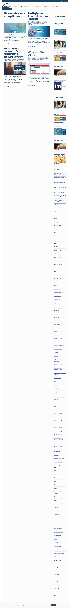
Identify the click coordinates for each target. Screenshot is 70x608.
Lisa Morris (57, 48)
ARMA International (55, 6)
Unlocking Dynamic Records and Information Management (38, 16)
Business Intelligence (58, 257)
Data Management (39, 58)
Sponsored (56, 578)
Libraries (55, 474)
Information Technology (59, 443)
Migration (56, 496)
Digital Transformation (58, 327)
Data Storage (56, 317)
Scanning (56, 567)
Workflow (56, 595)
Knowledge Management (41, 60)
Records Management (10, 20)
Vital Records (56, 588)
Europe (55, 385)
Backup (55, 239)
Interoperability (57, 451)
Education (56, 356)
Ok (53, 605)
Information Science (58, 434)
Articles (20, 6)
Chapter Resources (58, 267)
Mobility (55, 500)
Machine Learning (57, 477)
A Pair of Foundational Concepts (36, 53)
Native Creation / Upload (59, 503)
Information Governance (16, 19)
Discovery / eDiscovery (58, 338)
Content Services (57, 296)
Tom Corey (57, 75)
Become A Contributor (45, 6)
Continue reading (6, 43)
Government (56, 399)
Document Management (46, 21)
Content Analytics (57, 289)
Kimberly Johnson (32, 21)
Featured (56, 388)
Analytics (55, 218)
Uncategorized (16, 20)
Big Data (55, 243)
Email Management (58, 364)
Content (39, 57)
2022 (55, 215)
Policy (55, 521)
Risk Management (57, 560)
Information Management (41, 22)
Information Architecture (59, 420)
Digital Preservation (58, 324)
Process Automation (58, 528)
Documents (34, 59)
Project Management (58, 535)
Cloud (55, 271)
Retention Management (42, 23)
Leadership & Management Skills (14, 60)
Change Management (58, 264)
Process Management (58, 532)
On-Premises (56, 514)
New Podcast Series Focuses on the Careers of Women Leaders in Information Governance (14, 52)
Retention (37, 23)
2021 (55, 211)
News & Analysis (27, 6)
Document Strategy (30, 59)
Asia (54, 229)
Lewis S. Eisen (58, 163)
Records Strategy (34, 23)
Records (31, 61)
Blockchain (56, 246)
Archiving (56, 222)
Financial (55, 392)
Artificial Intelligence (58, 225)
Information (11, 19)
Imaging (55, 406)
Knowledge (36, 60)
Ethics (55, 381)
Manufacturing (57, 481)
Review (55, 556)
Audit (55, 232)
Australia (55, 236)
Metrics (55, 488)
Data (30, 58)
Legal (55, 470)
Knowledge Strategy (58, 462)
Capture (55, 260)
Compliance (56, 282)
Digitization (56, 331)
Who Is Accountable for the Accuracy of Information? (14, 15)
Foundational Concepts (58, 395)
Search (55, 570)
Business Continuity (58, 253)
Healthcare (56, 402)
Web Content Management (59, 592)
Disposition (56, 342)
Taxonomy (56, 581)
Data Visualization (57, 320)
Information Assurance (58, 424)
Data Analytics (57, 306)
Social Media (56, 574)
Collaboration (56, 275)
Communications (57, 278)
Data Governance (34, 58)
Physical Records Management (60, 517)
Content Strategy (57, 299)
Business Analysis (57, 250)
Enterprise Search (57, 378)
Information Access (58, 413)
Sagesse (55, 563)
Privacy (55, 525)
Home (15, 6)
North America (57, 510)
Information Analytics (58, 416)
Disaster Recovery (57, 335)
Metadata (56, 484)
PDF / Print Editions (35, 6)
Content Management (6, 19)
